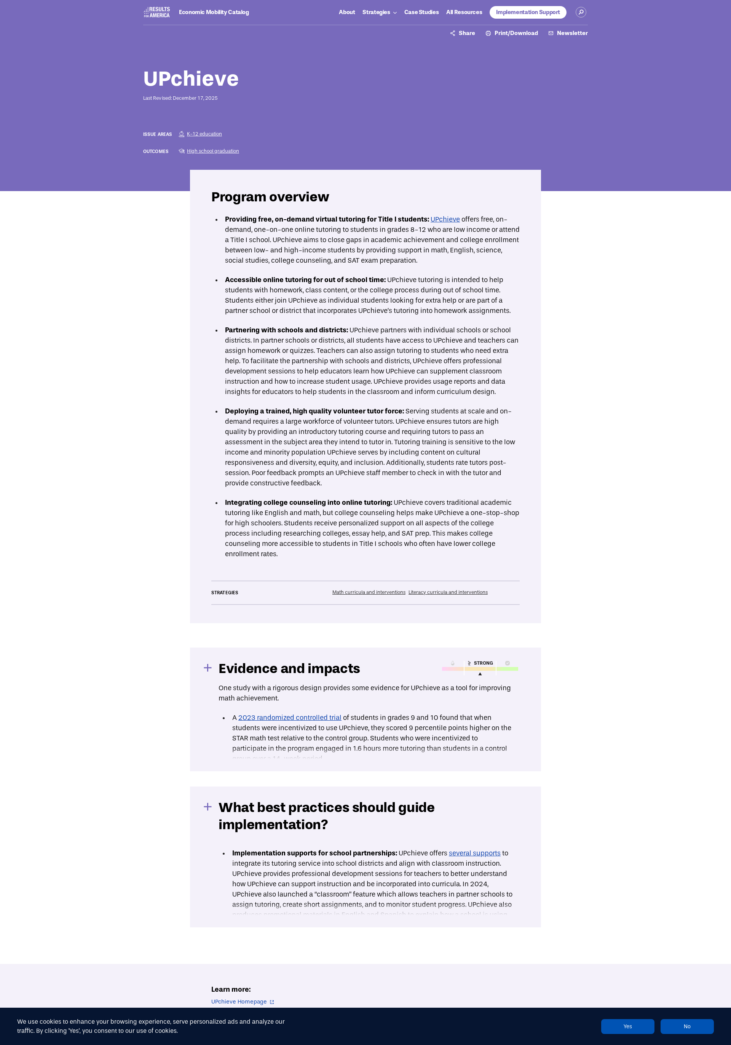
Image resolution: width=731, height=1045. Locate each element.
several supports (475, 853)
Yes (628, 1026)
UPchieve (445, 219)
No (687, 1026)
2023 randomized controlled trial (290, 718)
